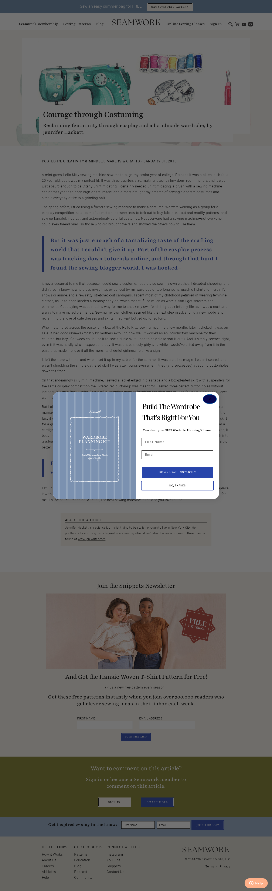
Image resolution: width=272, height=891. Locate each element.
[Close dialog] (210, 399)
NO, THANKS (177, 485)
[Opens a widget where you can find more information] (256, 883)
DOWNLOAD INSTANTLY (177, 472)
